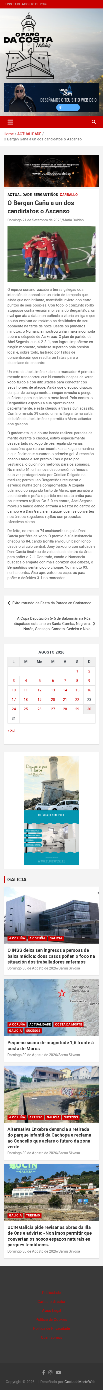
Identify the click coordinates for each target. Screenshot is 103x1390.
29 (77, 709)
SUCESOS (33, 1030)
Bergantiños (46, 195)
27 (53, 709)
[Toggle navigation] (10, 122)
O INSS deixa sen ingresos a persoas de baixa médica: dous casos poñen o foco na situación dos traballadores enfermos (51, 956)
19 (40, 699)
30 (89, 709)
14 (65, 690)
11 (26, 690)
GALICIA (16, 880)
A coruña (37, 938)
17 (14, 699)
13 (53, 690)
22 (77, 699)
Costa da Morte (68, 1024)
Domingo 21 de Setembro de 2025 (35, 220)
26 (40, 709)
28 (65, 709)
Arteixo (35, 1117)
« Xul (11, 730)
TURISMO (33, 1215)
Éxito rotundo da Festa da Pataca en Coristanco (52, 603)
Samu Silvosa (69, 968)
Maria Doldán (73, 220)
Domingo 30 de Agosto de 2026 (32, 968)
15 (77, 690)
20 (53, 699)
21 (65, 699)
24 (14, 709)
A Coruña (17, 938)
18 (26, 699)
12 (40, 690)
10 (14, 690)
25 (26, 709)
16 (89, 690)
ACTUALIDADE (20, 195)
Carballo (69, 195)
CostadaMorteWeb (80, 1382)
